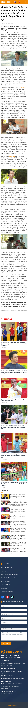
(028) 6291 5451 (7, 684)
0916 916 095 (4, 688)
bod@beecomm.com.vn (9, 691)
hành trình (12, 156)
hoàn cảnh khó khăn (15, 310)
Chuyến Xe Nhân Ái (6, 310)
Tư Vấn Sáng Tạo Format (7, 591)
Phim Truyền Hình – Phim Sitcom (9, 577)
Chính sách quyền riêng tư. (14, 705)
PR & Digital (4, 588)
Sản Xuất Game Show (6, 567)
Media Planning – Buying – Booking (9, 574)
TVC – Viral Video (5, 584)
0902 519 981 (15, 686)
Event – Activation (5, 581)
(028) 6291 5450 (17, 684)
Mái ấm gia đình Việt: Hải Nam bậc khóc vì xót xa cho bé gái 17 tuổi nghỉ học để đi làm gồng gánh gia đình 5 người (14, 372)
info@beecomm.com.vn (7, 693)
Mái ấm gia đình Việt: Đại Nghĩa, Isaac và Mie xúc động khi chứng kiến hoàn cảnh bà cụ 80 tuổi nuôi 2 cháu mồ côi (14, 344)
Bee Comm (14, 703)
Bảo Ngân (11, 23)
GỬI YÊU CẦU (6, 643)
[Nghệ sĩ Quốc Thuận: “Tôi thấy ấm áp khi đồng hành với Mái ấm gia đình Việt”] (14, 388)
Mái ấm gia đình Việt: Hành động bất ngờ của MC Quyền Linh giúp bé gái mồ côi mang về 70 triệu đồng (13, 455)
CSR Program (4, 571)
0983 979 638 (7, 686)
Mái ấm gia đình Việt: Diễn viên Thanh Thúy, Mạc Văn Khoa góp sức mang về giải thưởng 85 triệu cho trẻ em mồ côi (14, 484)
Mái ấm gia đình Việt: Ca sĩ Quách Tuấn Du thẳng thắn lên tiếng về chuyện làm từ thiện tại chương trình (13, 427)
